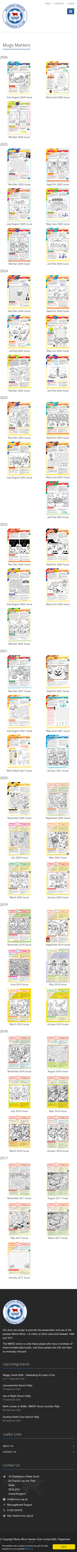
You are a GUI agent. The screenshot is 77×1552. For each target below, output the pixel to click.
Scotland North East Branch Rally (21, 1417)
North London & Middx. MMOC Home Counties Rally (31, 1406)
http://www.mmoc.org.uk (20, 1515)
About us (8, 1445)
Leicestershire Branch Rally (18, 1385)
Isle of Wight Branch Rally (17, 1396)
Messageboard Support (19, 1504)
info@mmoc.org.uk (17, 1499)
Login (71, 3)
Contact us (9, 1451)
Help (48, 3)
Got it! (64, 1546)
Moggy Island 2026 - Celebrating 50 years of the (29, 1375)
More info (29, 1548)
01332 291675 (14, 1510)
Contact (59, 3)
